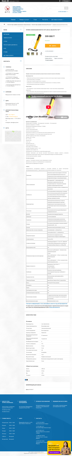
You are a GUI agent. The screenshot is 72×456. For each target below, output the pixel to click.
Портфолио (6, 34)
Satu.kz (42, 451)
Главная (13, 19)
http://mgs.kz (11, 114)
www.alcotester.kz (54, 307)
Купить (54, 45)
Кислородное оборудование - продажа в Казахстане (26, 407)
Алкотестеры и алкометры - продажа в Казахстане (8, 407)
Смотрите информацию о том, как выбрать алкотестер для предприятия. (47, 303)
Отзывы (5, 52)
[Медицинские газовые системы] (7, 13)
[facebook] (25, 380)
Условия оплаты (5, 411)
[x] (27, 380)
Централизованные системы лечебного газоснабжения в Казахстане (42, 406)
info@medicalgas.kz (13, 116)
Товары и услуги (24, 19)
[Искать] (66, 8)
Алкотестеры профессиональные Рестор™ (42, 24)
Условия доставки (6, 409)
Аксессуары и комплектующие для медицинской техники (60, 406)
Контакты (45, 19)
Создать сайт (12, 0)
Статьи (5, 41)
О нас (35, 19)
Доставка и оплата (56, 19)
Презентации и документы (10, 44)
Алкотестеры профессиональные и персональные (19, 24)
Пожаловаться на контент (42, 453)
